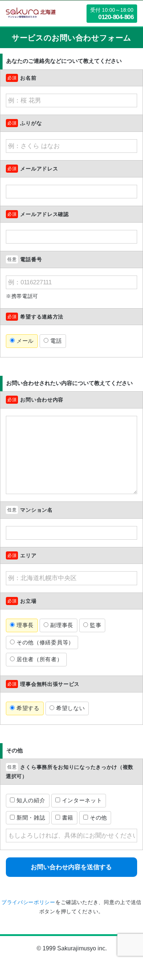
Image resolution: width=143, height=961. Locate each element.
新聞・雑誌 (30, 817)
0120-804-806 (115, 17)
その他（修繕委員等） (45, 642)
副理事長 (61, 625)
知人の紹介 (30, 800)
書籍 (67, 817)
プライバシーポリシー (28, 902)
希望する (28, 708)
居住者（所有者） (39, 659)
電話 (56, 341)
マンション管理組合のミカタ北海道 (31, 13)
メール (25, 341)
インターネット (82, 800)
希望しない (70, 708)
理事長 (25, 625)
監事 (95, 625)
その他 (98, 817)
